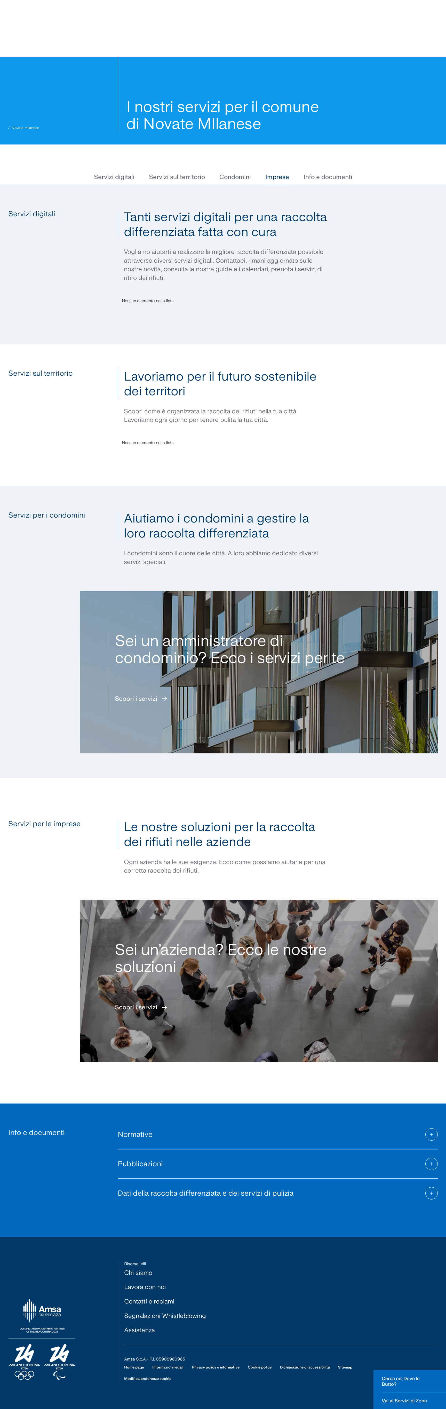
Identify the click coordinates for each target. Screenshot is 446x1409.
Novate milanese (25, 128)
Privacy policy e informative (216, 1367)
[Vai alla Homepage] (41, 1340)
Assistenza (139, 1330)
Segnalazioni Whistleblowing (165, 1315)
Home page (134, 1367)
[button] (114, 177)
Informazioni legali (168, 1367)
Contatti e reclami (149, 1301)
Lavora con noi (145, 1287)
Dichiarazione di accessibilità (305, 1367)
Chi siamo (138, 1272)
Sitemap (345, 1367)
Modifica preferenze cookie (147, 1378)
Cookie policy (260, 1367)
